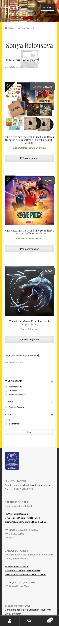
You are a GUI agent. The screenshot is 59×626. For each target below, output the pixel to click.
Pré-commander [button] (29, 158)
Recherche (29, 621)
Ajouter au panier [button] (29, 339)
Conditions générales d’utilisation (22, 609)
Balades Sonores (13, 10)
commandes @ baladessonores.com (33, 484)
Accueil (11, 27)
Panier (45, 618)
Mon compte (10, 621)
